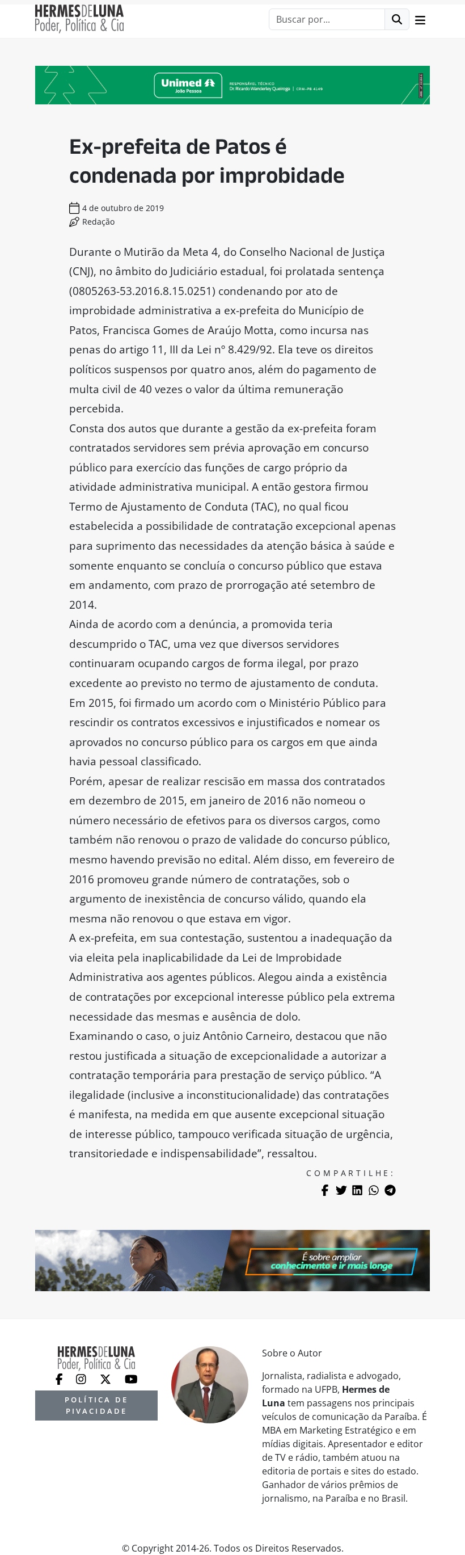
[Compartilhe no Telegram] (390, 1190)
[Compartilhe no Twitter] (341, 1190)
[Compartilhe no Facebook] (325, 1190)
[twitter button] (106, 1378)
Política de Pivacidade (96, 1404)
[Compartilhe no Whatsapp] (373, 1190)
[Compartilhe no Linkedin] (357, 1190)
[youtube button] (131, 1378)
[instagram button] (82, 1378)
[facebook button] (60, 1378)
